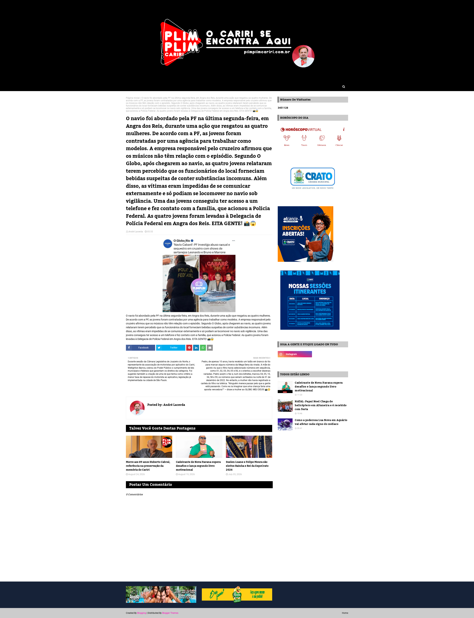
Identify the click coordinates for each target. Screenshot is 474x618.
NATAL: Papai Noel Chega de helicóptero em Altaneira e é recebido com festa (321, 405)
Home (345, 613)
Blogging (141, 613)
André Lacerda (135, 231)
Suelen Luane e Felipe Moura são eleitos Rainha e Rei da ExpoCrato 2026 (247, 466)
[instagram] (295, 354)
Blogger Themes (170, 613)
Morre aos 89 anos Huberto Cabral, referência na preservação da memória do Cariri (148, 466)
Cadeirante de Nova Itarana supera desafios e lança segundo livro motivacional (198, 466)
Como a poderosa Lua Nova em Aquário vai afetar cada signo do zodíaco (321, 422)
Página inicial (133, 98)
